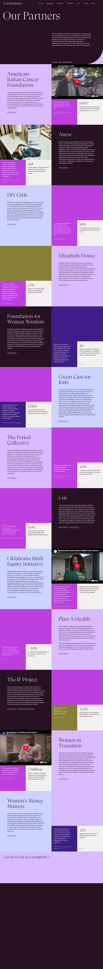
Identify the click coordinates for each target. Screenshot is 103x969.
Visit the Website (11, 112)
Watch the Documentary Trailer (26, 709)
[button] (2, 156)
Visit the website (63, 285)
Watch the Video (74, 527)
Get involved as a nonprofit (25, 857)
